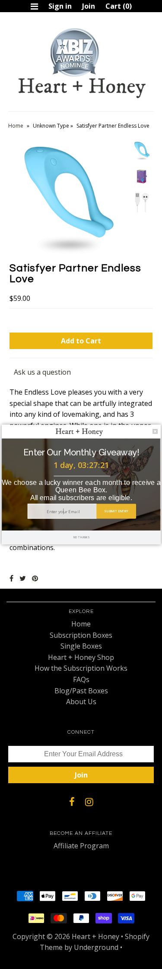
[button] (81, 452)
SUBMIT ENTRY (116, 511)
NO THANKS (81, 537)
